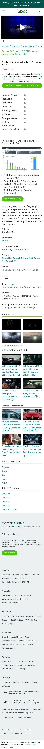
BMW (4, 483)
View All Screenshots (12, 345)
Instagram (6, 686)
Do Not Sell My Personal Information (16, 717)
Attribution (21, 599)
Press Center (7, 665)
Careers (30, 661)
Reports (5, 637)
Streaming (6, 578)
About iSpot (7, 661)
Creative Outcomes (26, 640)
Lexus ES (6, 497)
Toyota (5, 467)
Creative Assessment (22, 595)
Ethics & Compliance (10, 733)
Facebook (6, 249)
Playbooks (14, 644)
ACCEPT (11, 747)
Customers (19, 661)
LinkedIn (35, 682)
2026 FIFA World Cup (28, 620)
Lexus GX (6, 505)
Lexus (4, 479)
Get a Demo (7, 668)
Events (5, 644)
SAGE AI (25, 582)
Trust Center (26, 733)
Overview (6, 574)
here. (34, 712)
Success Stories (9, 640)
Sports (16, 578)
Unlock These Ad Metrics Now (22, 85)
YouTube (24, 249)
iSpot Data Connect (10, 582)
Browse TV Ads (32, 616)
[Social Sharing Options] (3, 41)
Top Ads (5, 616)
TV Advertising (8, 648)
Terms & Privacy (26, 730)
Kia (3, 475)
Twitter (15, 249)
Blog (27, 637)
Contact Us (21, 665)
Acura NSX (28, 258)
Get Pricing (20, 668)
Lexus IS (5, 501)
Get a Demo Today (12, 199)
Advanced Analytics (10, 602)
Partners (32, 665)
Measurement (8, 599)
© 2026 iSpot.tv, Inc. (9, 730)
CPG (24, 578)
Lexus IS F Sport (9, 509)
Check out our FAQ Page (23, 307)
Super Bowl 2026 (9, 620)
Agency (35, 574)
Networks (25, 574)
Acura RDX (7, 258)
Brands (16, 574)
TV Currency (27, 644)
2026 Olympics (8, 623)
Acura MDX (11, 261)
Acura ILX (17, 258)
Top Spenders (17, 616)
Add (12, 284)
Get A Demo (9, 553)
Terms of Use (18, 79)
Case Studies (17, 637)
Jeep (4, 471)
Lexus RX (6, 493)
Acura (5, 240)
